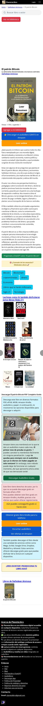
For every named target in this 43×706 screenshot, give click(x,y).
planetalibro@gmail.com (16, 695)
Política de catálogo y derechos (16, 683)
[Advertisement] (21, 45)
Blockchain (19, 272)
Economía (7, 282)
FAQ (5, 669)
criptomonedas (10, 277)
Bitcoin (6, 272)
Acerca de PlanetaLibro (12, 622)
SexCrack (20, 318)
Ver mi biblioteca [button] (11, 19)
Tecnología (19, 292)
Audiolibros (8, 676)
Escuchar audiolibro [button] (21, 529)
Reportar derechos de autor (15, 685)
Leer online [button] (21, 143)
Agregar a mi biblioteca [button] (14, 129)
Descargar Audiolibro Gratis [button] (21, 478)
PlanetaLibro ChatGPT (12, 673)
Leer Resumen (21, 108)
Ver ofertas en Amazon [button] (21, 533)
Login (34, 2)
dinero (24, 277)
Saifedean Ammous (15, 7)
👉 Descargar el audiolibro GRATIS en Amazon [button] (21, 136)
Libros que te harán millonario (17, 287)
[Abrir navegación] (39, 2)
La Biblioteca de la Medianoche (10, 339)
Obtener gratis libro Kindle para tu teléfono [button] (21, 516)
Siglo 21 (6, 292)
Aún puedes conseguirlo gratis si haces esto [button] (21, 505)
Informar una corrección (13, 688)
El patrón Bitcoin (9, 600)
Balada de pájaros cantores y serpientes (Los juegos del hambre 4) (25, 363)
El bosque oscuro (9, 359)
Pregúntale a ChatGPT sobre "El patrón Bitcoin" (21, 256)
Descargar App (10, 678)
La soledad (30, 387)
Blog (6, 671)
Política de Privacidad (12, 681)
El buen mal (18, 387)
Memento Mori (8, 318)
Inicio (4, 7)
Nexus (8, 387)
